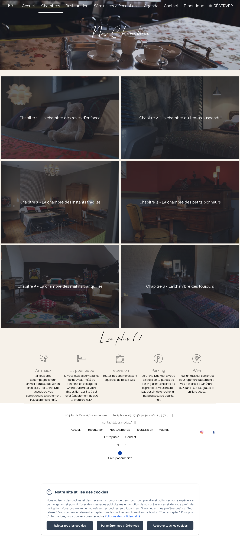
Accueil (29, 6)
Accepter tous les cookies (170, 525)
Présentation (94, 429)
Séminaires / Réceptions (116, 6)
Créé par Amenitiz (120, 458)
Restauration (77, 6)
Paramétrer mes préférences (120, 525)
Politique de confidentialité (122, 516)
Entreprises (111, 437)
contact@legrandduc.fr (117, 422)
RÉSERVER (223, 6)
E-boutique (194, 6)
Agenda (151, 6)
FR (124, 445)
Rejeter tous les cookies (70, 525)
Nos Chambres (119, 429)
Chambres (50, 6)
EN (117, 445)
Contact (171, 6)
